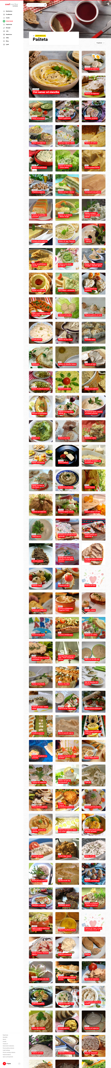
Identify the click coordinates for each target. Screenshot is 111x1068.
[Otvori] (19, 1063)
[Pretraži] (45, 5)
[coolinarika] (11, 4)
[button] (11, 28)
